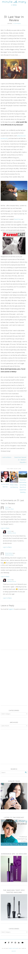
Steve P (7, 507)
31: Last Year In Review (14, 18)
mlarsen (9, 531)
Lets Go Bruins (7, 457)
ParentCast (17, 219)
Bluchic (14, 951)
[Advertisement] (14, 635)
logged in (11, 609)
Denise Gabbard (9, 553)
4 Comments (17, 23)
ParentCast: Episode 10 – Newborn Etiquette (20, 459)
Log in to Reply (5, 528)
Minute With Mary (13, 948)
